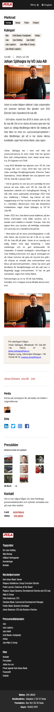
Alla (7, 35)
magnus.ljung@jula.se (31, 357)
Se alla (7, 486)
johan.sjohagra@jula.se (18, 351)
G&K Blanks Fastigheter (22, 35)
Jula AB (25, 378)
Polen (26, 22)
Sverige (8, 22)
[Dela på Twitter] (13, 426)
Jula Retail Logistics (13, 49)
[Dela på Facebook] (27, 426)
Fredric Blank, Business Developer (16, 606)
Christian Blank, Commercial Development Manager (23, 602)
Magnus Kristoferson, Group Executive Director (21, 583)
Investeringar (8, 561)
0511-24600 (18, 516)
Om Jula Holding (9, 550)
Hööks (37, 35)
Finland (36, 22)
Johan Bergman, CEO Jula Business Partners (20, 609)
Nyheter (6, 565)
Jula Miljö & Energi (27, 44)
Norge (18, 22)
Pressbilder (7, 660)
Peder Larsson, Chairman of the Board (17, 587)
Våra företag (7, 554)
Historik (6, 675)
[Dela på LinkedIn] (6, 426)
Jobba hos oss (8, 664)
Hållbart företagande (11, 557)
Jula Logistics (11, 44)
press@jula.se (18, 512)
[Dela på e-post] (20, 426)
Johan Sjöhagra (12, 378)
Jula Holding (17, 40)
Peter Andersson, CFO (11, 598)
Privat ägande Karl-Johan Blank (15, 668)
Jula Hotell (30, 40)
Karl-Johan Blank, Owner (12, 579)
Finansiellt (7, 672)
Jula (7, 40)
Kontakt (6, 657)
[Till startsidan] (7, 4)
